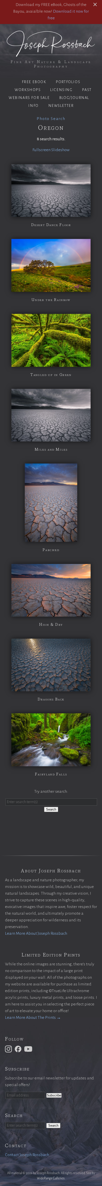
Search (51, 809)
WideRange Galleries (51, 1178)
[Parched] (51, 538)
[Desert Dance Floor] (51, 213)
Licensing (61, 90)
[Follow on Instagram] (9, 1048)
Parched (51, 549)
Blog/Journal (74, 98)
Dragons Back (51, 699)
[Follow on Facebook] (19, 1048)
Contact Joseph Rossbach (27, 1155)
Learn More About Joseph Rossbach (36, 933)
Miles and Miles (51, 449)
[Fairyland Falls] (51, 763)
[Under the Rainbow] (51, 288)
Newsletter (61, 106)
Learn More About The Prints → (33, 1017)
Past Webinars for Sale (50, 94)
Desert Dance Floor (51, 224)
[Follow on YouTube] (29, 1048)
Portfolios (68, 82)
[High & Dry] (51, 613)
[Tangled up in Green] (51, 363)
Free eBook (34, 82)
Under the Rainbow (50, 299)
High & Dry (51, 624)
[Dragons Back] (51, 688)
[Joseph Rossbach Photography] (51, 53)
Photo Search (51, 118)
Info (33, 106)
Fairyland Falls (51, 774)
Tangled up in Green (50, 374)
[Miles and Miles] (51, 438)
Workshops (28, 90)
